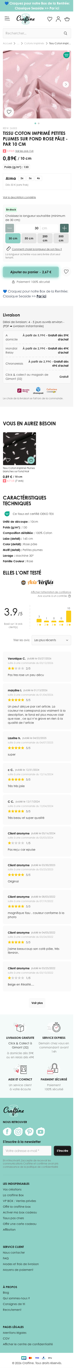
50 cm (29, 238)
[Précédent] (8, 84)
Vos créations (12, 1189)
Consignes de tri (14, 1304)
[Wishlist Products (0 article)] (50, 19)
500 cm (61, 238)
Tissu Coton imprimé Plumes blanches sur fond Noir (19, 470)
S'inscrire (62, 1150)
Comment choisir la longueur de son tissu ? (37, 249)
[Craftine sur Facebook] (7, 1131)
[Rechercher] (65, 33)
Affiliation (9, 1229)
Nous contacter (14, 1252)
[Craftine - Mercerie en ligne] (25, 19)
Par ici (54, 8)
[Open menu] (7, 18)
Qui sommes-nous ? (16, 1298)
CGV (6, 1338)
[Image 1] (35, 123)
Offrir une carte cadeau (20, 1224)
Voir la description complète (19, 197)
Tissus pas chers (13, 1218)
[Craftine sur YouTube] (40, 1131)
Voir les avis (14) (24, 151)
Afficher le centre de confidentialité (28, 1344)
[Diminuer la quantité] (9, 228)
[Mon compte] (58, 19)
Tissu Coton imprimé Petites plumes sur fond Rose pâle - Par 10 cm (60, 43)
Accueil (7, 43)
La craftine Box (13, 1195)
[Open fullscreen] (37, 84)
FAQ (6, 1258)
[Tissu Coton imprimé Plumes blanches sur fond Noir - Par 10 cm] (19, 448)
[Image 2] (38, 123)
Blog (6, 1292)
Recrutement (12, 1309)
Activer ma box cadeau (20, 1212)
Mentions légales (14, 1332)
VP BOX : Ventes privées (19, 1201)
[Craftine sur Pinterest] (29, 1131)
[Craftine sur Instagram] (18, 1131)
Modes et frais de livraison (21, 1264)
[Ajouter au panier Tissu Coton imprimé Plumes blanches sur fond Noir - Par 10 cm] (31, 460)
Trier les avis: (21, 640)
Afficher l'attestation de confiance (51, 592)
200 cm (45, 238)
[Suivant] (65, 84)
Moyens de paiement (18, 1269)
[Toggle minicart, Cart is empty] (67, 19)
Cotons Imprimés (34, 43)
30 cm (13, 238)
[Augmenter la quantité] (64, 228)
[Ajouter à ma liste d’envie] (9, 112)
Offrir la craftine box (17, 1206)
